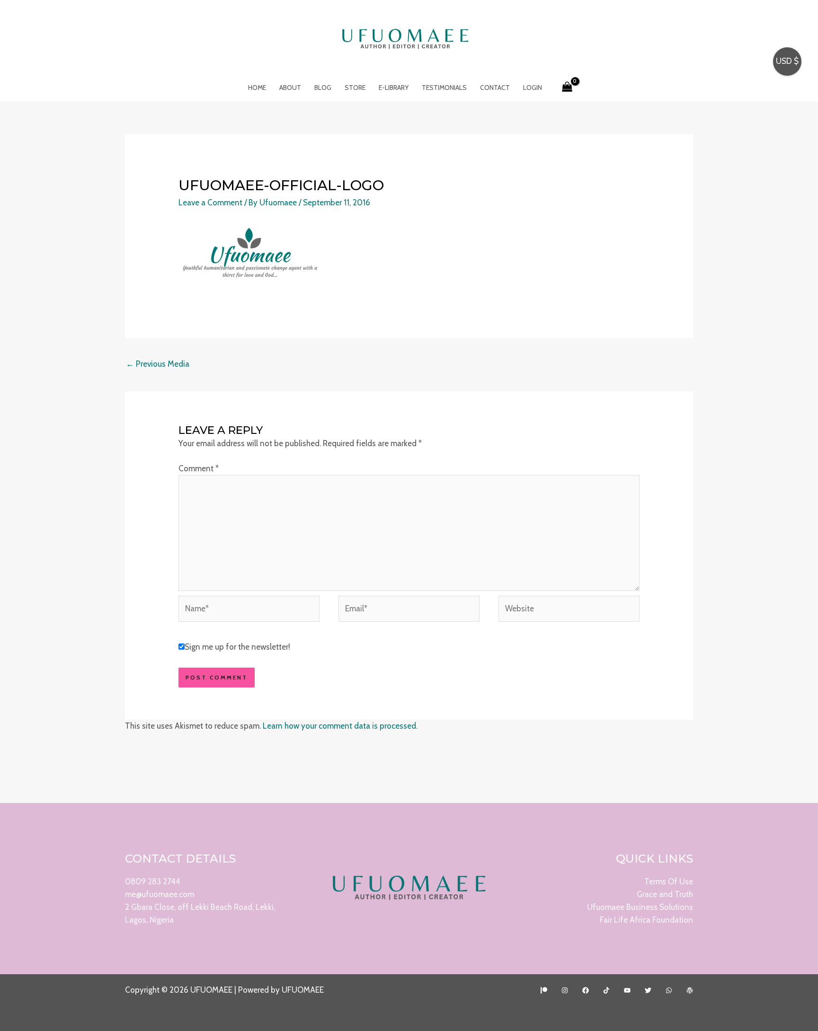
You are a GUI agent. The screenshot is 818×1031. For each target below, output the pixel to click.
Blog (322, 87)
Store (355, 87)
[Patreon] (544, 990)
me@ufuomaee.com (159, 894)
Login (532, 87)
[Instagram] (564, 990)
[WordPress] (689, 990)
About (290, 87)
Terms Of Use (668, 881)
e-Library (394, 87)
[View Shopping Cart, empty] (567, 87)
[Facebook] (585, 990)
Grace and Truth (665, 894)
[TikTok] (606, 990)
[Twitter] (648, 990)
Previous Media (157, 364)
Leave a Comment (210, 202)
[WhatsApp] (669, 990)
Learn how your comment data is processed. (340, 726)
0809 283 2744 (152, 881)
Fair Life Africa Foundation (646, 920)
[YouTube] (627, 990)
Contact (495, 87)
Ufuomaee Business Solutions (640, 907)
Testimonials (444, 87)
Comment (198, 468)
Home (257, 87)
